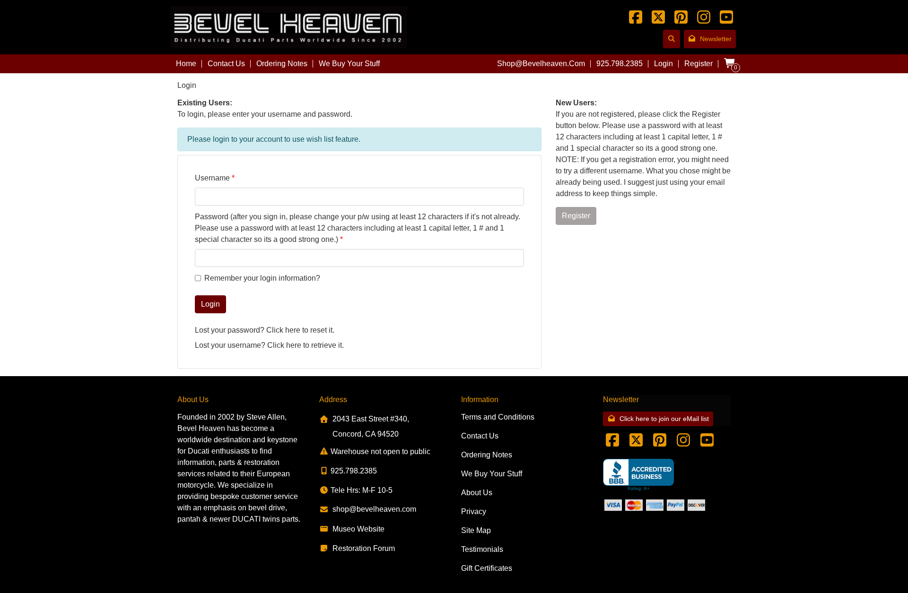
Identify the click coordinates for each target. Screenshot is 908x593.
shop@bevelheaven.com (541, 64)
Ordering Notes (281, 64)
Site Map (476, 530)
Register (698, 64)
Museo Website (358, 529)
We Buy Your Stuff (349, 64)
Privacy (473, 511)
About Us (476, 493)
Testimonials (482, 549)
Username (212, 178)
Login (663, 64)
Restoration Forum (363, 548)
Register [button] (576, 216)
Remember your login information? (262, 278)
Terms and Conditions (497, 417)
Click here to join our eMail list (664, 418)
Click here (283, 330)
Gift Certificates (486, 568)
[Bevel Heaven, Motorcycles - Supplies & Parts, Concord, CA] (638, 475)
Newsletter (716, 39)
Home (186, 64)
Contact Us (226, 64)
